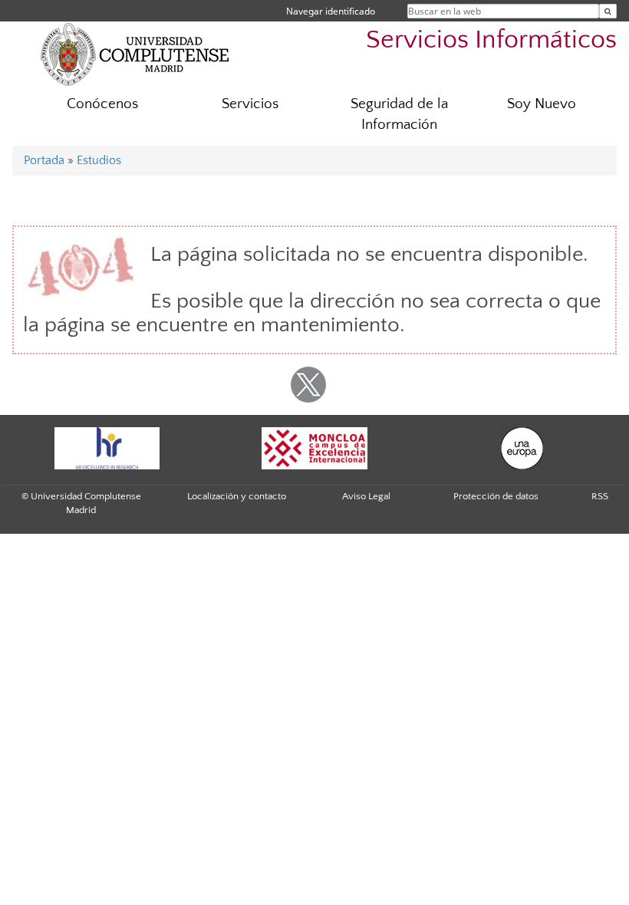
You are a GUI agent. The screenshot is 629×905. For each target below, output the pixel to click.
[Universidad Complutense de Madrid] (135, 54)
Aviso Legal (366, 496)
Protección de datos (495, 496)
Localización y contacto (236, 496)
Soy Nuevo (541, 104)
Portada (44, 160)
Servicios (250, 104)
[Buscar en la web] (608, 11)
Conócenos (102, 104)
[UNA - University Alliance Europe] (522, 448)
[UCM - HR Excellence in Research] (107, 448)
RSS (599, 496)
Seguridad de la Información (399, 114)
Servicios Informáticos (491, 40)
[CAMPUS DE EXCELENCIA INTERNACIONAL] (314, 448)
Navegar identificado (330, 11)
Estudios (99, 160)
